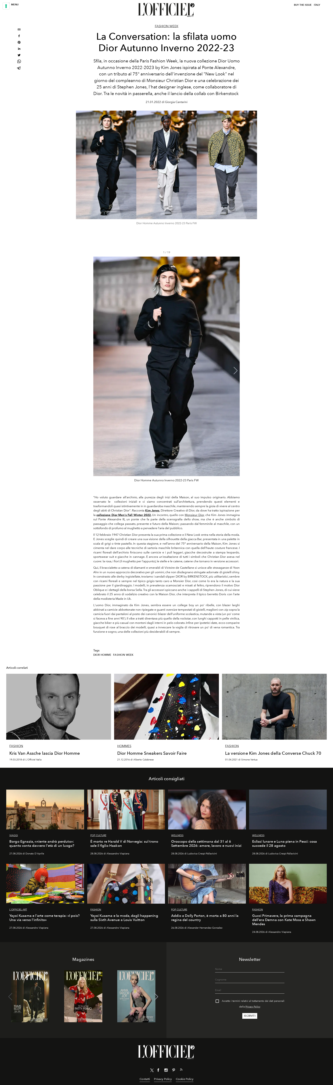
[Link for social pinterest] (173, 1071)
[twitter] (19, 55)
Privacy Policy (252, 1006)
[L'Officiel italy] (166, 10)
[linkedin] (19, 49)
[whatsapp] (19, 62)
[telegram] (19, 68)
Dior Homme (102, 654)
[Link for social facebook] (158, 1071)
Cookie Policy (184, 1079)
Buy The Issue (303, 4)
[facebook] (19, 36)
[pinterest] (19, 43)
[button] (235, 370)
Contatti (145, 1079)
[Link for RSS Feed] (181, 1070)
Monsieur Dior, (194, 515)
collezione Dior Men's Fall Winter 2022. (123, 515)
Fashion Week (166, 26)
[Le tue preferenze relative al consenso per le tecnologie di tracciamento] (6, 6)
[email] (19, 30)
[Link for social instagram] (166, 1071)
